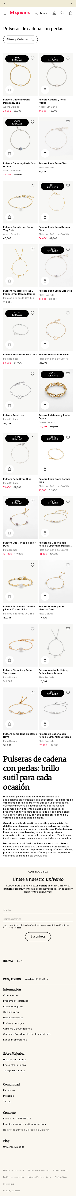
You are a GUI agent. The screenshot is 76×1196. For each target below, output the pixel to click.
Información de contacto (39, 1177)
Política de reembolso (13, 1177)
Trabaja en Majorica (14, 1070)
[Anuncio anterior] (4, 4)
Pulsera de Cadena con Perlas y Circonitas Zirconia (55, 735)
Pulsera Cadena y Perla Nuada (52, 101)
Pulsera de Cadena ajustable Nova (20, 735)
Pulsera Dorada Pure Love (54, 354)
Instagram (8, 1095)
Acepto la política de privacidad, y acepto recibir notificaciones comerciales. (39, 926)
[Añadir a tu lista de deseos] (32, 58)
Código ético (60, 1177)
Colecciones (10, 995)
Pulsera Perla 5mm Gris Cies (55, 290)
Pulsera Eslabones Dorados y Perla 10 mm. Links (19, 608)
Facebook (9, 1090)
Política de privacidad (13, 1170)
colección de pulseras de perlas (49, 852)
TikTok (7, 1101)
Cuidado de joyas (13, 1006)
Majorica (16, 1190)
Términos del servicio (38, 1170)
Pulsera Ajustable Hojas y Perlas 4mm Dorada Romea (19, 292)
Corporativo (8, 1184)
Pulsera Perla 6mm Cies (17, 479)
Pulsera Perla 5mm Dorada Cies (54, 228)
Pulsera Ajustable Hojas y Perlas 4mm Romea (54, 672)
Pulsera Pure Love (13, 415)
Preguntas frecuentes (15, 1000)
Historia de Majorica (14, 1059)
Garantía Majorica (13, 1017)
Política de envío (60, 1170)
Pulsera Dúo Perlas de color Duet (19, 544)
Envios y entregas (13, 1023)
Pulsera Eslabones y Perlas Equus (55, 417)
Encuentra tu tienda (14, 1064)
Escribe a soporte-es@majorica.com (24, 1124)
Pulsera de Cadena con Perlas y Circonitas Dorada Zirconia (54, 544)
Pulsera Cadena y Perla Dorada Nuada (16, 101)
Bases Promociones (15, 1039)
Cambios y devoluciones (17, 1028)
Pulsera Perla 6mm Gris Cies (20, 354)
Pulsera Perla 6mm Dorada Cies (54, 480)
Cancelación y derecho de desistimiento (26, 1034)
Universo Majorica (13, 1146)
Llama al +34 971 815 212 (17, 1118)
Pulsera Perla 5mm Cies (53, 163)
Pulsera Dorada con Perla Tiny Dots (18, 228)
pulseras (42, 855)
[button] (5, 13)
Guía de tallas (11, 1012)
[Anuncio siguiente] (71, 4)
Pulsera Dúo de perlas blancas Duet (51, 608)
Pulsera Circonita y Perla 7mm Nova (17, 672)
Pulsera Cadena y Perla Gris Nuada (19, 165)
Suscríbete (38, 936)
